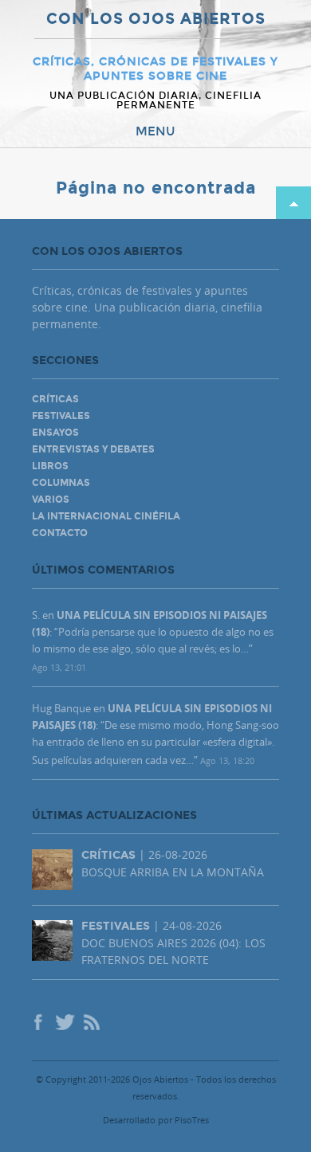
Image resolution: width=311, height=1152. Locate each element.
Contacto (60, 533)
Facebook (40, 1023)
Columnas (61, 482)
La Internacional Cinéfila (106, 516)
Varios (50, 499)
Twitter (64, 1023)
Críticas (55, 399)
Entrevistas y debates (93, 449)
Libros (50, 466)
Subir (293, 202)
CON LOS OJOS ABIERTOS (156, 19)
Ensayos (55, 432)
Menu (155, 131)
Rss (92, 1023)
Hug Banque (61, 708)
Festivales (61, 415)
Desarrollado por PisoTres (156, 1120)
